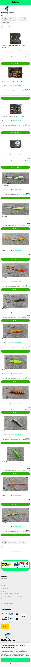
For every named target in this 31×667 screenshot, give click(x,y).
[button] (2, 19)
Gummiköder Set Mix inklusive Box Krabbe (12, 82)
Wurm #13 (4, 247)
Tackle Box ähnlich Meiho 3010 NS (10, 151)
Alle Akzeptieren (15, 660)
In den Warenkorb (15, 63)
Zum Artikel (15, 198)
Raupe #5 (4, 461)
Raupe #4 (4, 430)
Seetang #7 (4, 522)
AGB (4, 598)
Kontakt (4, 591)
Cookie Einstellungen (8, 603)
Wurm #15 (4, 308)
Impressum (5, 588)
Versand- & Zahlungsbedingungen (11, 593)
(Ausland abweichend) (17, 50)
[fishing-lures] (15, 2)
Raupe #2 (4, 369)
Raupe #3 (4, 400)
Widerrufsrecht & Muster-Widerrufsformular (13, 596)
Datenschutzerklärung (6, 657)
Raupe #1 (4, 339)
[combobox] (12, 19)
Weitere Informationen (15, 664)
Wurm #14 (4, 277)
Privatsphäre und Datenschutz (10, 601)
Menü (2, 2)
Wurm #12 (4, 216)
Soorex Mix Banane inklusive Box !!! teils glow (13, 116)
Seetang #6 (5, 492)
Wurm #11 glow (5, 185)
